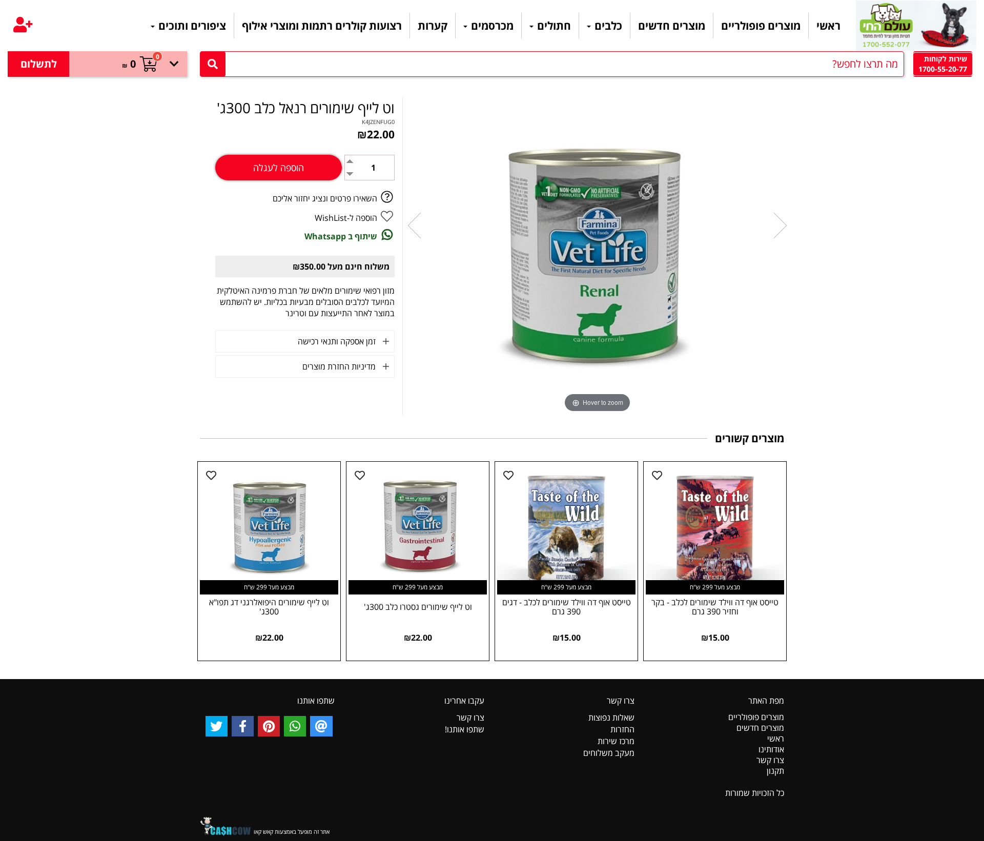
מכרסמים (491, 25)
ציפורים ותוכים (191, 25)
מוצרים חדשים (671, 25)
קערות (432, 25)
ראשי (828, 25)
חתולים (553, 25)
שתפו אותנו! (464, 729)
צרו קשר (770, 760)
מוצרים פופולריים (761, 25)
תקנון (775, 770)
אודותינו (771, 749)
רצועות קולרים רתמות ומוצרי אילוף (322, 25)
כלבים (607, 25)
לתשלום (38, 64)
